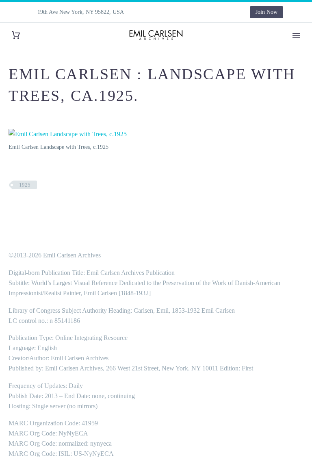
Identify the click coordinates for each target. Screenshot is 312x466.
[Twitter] (181, 12)
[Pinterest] (205, 12)
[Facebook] (156, 12)
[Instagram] (193, 12)
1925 (24, 185)
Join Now (266, 12)
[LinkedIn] (168, 12)
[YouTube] (217, 12)
